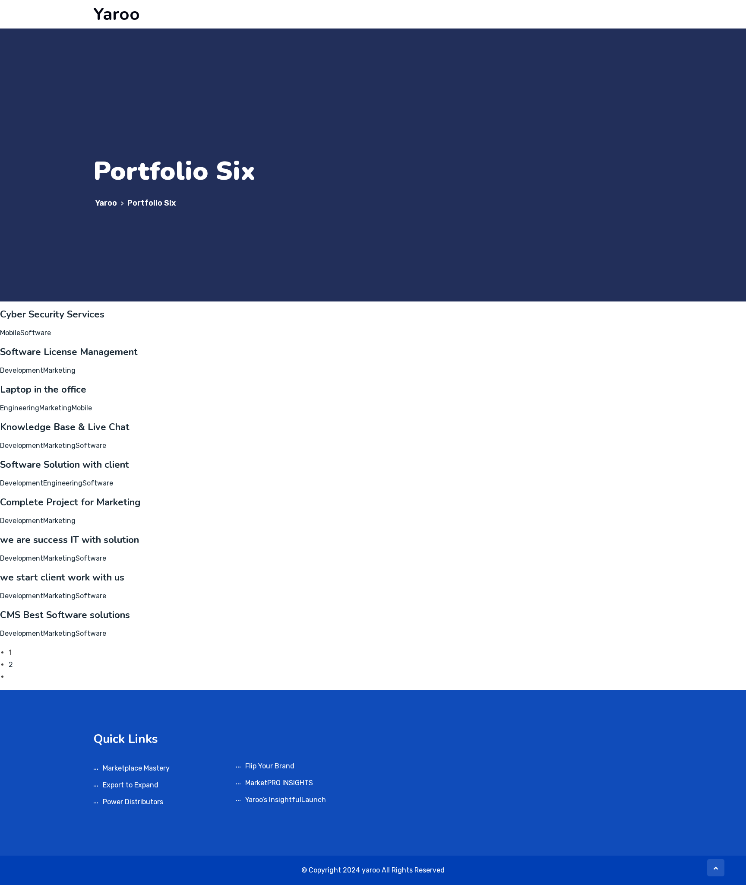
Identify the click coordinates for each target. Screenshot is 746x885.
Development (21, 370)
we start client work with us (62, 577)
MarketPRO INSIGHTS (279, 783)
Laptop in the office (43, 389)
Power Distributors (133, 802)
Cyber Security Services (52, 314)
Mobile (10, 333)
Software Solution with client (64, 464)
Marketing (59, 370)
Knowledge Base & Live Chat (65, 427)
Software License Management (69, 352)
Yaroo (116, 14)
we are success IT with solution (69, 539)
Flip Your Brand (269, 766)
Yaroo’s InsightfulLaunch (285, 800)
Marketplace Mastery (136, 768)
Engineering (19, 408)
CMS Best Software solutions (65, 615)
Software (35, 333)
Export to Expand (130, 785)
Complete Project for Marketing (70, 502)
